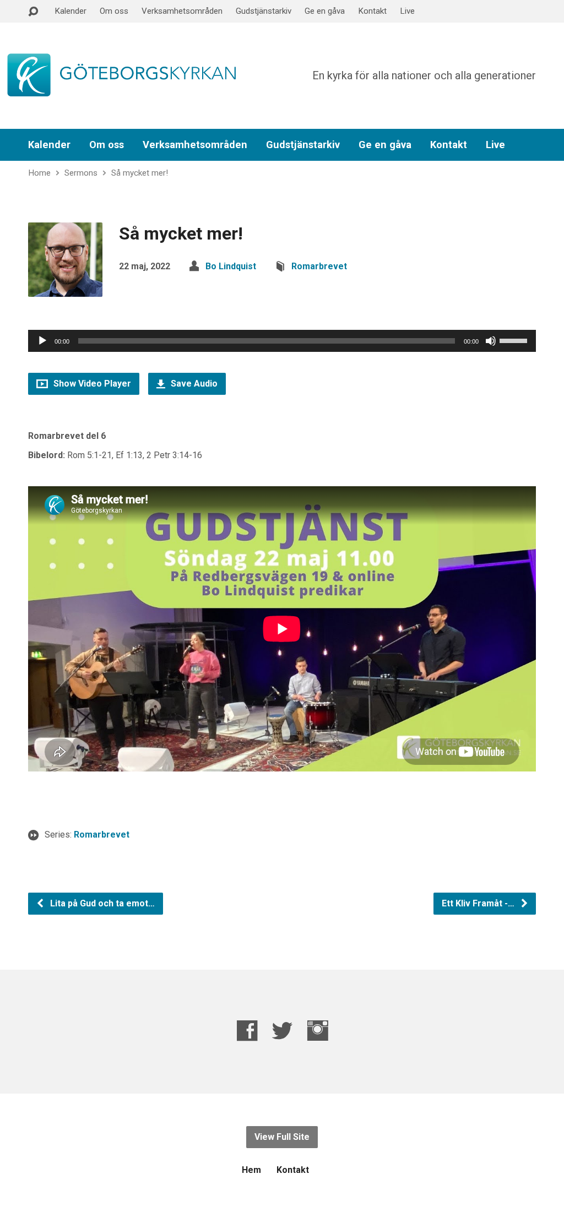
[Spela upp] (42, 340)
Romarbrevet (319, 266)
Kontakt (372, 11)
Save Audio (193, 383)
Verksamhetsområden (182, 11)
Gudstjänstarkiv (263, 11)
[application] (282, 341)
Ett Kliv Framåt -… (479, 903)
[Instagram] (317, 1030)
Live (407, 11)
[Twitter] (282, 1030)
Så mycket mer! (139, 173)
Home (39, 173)
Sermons (80, 173)
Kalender (70, 11)
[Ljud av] (490, 340)
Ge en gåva (325, 11)
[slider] (515, 340)
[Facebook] (247, 1030)
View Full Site (282, 1137)
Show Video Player (91, 383)
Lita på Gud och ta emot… (101, 903)
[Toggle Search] (33, 12)
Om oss (114, 11)
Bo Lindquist (230, 266)
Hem (251, 1170)
